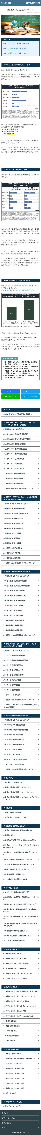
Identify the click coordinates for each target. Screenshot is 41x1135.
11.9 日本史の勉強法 (10, 1031)
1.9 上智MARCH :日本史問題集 (13, 469)
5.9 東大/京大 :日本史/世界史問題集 (15, 759)
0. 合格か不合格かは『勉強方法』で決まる (17, 414)
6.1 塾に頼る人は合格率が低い (13, 782)
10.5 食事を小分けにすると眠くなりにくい (17, 973)
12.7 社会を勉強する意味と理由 (13, 1083)
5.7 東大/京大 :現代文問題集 (12, 749)
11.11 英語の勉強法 (9, 1041)
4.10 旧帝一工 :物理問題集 (12, 695)
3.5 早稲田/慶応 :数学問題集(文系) (14, 595)
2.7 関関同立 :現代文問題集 (12, 533)
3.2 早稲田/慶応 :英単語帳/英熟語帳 (15, 581)
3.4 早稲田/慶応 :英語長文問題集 (14, 591)
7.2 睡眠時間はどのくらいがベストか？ (16, 817)
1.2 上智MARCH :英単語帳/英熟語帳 (15, 434)
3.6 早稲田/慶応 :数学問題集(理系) (14, 600)
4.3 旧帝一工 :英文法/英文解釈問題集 (15, 660)
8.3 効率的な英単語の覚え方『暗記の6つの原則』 (19, 840)
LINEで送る (12, 396)
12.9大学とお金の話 (9, 1093)
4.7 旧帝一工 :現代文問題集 (12, 680)
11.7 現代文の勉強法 (10, 1021)
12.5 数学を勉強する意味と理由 (13, 1073)
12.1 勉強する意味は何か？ (12, 1054)
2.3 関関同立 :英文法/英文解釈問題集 (15, 513)
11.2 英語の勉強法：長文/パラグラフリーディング (20, 996)
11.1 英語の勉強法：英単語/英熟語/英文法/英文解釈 (20, 991)
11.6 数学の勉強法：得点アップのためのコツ (18, 1016)
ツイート (31, 391)
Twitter (4, 1128)
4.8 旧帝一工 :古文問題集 (11, 685)
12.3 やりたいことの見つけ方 (13, 1063)
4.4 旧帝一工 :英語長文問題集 (13, 665)
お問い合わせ (6, 1123)
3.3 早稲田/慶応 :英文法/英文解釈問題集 (16, 586)
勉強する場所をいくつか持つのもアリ (16, 53)
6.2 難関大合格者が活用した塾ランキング (17, 787)
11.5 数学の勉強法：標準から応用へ (15, 1011)
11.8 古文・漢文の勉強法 (11, 1026)
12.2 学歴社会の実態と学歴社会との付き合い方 (19, 1058)
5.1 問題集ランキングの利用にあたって (16, 720)
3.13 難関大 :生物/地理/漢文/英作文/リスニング (19, 635)
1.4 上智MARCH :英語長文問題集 (14, 444)
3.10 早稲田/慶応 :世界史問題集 (13, 620)
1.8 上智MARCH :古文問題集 (13, 464)
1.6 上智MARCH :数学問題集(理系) (15, 454)
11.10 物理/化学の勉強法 (11, 1036)
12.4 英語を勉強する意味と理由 (13, 1068)
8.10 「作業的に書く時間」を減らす (15, 879)
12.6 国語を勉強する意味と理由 (13, 1078)
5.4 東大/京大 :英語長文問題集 (13, 735)
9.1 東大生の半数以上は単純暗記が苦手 (16, 892)
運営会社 (5, 1113)
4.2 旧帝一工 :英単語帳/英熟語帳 (14, 655)
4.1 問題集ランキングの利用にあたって (16, 650)
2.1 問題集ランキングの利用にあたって (16, 504)
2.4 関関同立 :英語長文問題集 (13, 518)
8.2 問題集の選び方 (9, 835)
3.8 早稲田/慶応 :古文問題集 (12, 610)
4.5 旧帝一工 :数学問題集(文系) (13, 670)
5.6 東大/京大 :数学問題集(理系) (13, 744)
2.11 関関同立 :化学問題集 (12, 553)
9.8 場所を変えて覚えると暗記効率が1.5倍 (17, 936)
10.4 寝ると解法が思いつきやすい (14, 968)
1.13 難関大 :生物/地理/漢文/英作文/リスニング (19, 488)
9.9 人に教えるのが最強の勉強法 (14, 941)
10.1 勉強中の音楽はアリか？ (13, 953)
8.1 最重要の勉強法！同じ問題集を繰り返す (18, 830)
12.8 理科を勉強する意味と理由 (13, 1088)
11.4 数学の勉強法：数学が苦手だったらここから (19, 1006)
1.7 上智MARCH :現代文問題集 (13, 459)
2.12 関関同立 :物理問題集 (12, 558)
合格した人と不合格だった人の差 (14, 48)
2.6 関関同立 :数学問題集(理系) (13, 528)
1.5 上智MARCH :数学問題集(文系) (15, 449)
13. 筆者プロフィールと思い (12, 1106)
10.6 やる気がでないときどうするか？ (16, 978)
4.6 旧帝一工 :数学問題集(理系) (13, 675)
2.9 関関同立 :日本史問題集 (12, 543)
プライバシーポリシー (9, 1118)
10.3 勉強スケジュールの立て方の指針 (16, 963)
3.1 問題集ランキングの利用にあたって (16, 576)
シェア (11, 391)
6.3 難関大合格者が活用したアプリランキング (18, 792)
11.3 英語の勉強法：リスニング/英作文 (16, 1001)
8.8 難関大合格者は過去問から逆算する (16, 869)
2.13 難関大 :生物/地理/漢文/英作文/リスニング (19, 563)
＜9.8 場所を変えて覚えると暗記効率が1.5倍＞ (19, 290)
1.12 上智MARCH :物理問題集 (13, 483)
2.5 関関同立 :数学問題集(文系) (13, 523)
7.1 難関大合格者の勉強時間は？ (14, 812)
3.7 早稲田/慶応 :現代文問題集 (13, 605)
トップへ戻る (6, 3)
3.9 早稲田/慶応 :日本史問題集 (13, 615)
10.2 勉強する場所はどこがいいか (14, 958)
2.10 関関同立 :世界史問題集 (12, 548)
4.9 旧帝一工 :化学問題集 (11, 690)
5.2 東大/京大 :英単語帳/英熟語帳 (14, 725)
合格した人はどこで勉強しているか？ (16, 43)
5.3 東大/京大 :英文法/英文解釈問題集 (15, 730)
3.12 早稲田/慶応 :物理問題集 (13, 630)
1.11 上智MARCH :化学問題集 (13, 478)
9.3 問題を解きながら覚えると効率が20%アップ (19, 904)
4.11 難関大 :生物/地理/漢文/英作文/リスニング (19, 700)
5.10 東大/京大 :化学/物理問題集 (13, 764)
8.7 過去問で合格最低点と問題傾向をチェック (18, 864)
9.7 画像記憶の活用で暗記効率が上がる (16, 931)
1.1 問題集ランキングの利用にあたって (16, 429)
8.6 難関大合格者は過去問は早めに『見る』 (18, 859)
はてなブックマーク (31, 396)
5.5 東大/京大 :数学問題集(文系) (13, 739)
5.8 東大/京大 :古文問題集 (11, 754)
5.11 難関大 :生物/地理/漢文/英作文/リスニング (19, 769)
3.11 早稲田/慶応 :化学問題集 (13, 625)
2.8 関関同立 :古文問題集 (11, 538)
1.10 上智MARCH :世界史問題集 (14, 473)
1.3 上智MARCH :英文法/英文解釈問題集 (17, 439)
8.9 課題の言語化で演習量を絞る (14, 874)
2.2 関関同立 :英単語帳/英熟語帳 (14, 508)
